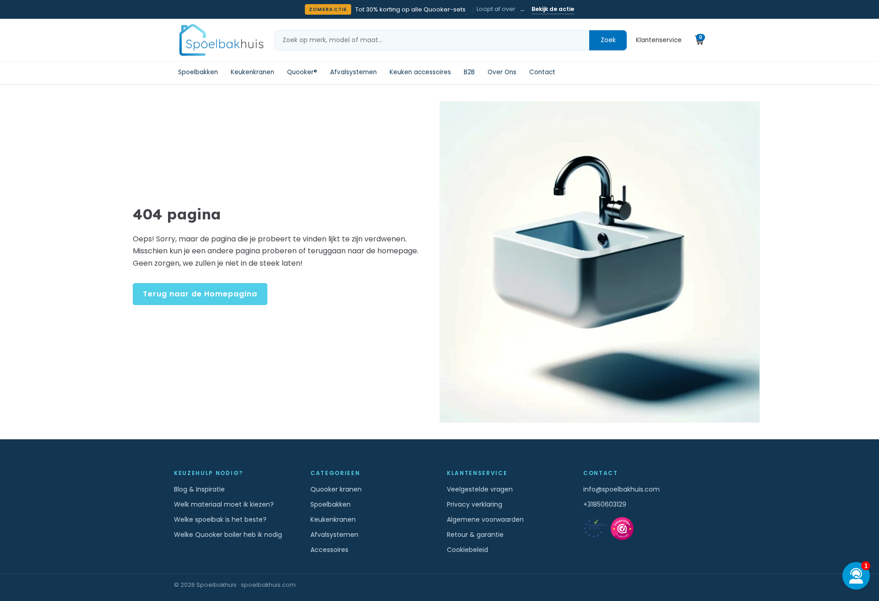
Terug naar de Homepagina (200, 294)
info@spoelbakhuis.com (621, 489)
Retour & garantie (475, 534)
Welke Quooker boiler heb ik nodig (228, 534)
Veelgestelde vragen (480, 489)
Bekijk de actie (553, 9)
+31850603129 (604, 504)
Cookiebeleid (467, 549)
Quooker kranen (336, 489)
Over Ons (502, 72)
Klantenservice (659, 40)
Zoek (608, 39)
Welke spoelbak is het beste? (220, 519)
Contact (542, 72)
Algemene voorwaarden (485, 519)
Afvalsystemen (353, 72)
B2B (469, 72)
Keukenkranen (252, 72)
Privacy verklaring (474, 504)
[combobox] (432, 40)
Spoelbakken (198, 72)
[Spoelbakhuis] (220, 40)
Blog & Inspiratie (199, 489)
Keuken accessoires (420, 72)
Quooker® (302, 72)
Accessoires (329, 549)
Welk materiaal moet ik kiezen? (224, 504)
